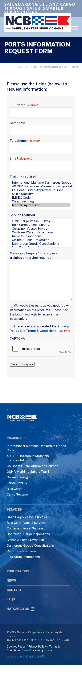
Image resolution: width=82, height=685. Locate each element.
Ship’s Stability (17, 483)
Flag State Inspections (23, 557)
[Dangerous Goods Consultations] (41, 244)
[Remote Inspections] (41, 236)
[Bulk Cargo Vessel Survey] (41, 225)
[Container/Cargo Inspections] (41, 232)
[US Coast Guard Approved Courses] (41, 190)
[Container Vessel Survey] (41, 228)
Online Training (17, 477)
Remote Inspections (21, 551)
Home (19, 67)
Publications (18, 571)
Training (14, 438)
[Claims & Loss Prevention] (41, 240)
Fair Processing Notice (38, 650)
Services (14, 509)
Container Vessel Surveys (25, 528)
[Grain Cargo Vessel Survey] (41, 221)
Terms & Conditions (41, 330)
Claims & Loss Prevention (25, 540)
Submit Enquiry (22, 364)
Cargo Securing (18, 494)
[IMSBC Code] (41, 198)
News (11, 580)
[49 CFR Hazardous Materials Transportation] (41, 186)
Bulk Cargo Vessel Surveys (26, 522)
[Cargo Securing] (41, 201)
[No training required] (41, 205)
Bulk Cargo (14, 489)
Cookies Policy (16, 646)
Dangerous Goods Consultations (30, 545)
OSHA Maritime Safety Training (29, 471)
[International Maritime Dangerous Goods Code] (41, 182)
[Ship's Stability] (41, 194)
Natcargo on (18, 608)
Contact (14, 590)
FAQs (11, 599)
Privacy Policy (37, 646)
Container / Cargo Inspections (28, 534)
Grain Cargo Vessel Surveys (27, 517)
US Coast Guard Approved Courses (32, 466)
